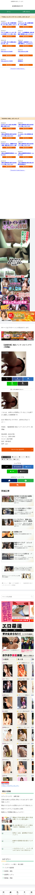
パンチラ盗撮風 (6, 457)
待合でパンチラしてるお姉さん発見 (12, 808)
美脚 (4, 459)
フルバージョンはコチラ (17, 449)
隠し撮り (17, 459)
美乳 (29, 457)
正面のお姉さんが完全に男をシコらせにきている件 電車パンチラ (17, 801)
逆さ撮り (10, 459)
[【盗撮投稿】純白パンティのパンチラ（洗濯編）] (9, 400)
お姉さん (16, 457)
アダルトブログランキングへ (10, 785)
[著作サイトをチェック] (9, 480)
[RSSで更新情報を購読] (17, 484)
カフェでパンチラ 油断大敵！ (10, 796)
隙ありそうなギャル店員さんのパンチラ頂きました (17, 805)
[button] (23, 384)
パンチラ (23, 457)
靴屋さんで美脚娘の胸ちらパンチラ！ (12, 812)
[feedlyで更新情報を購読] (26, 480)
